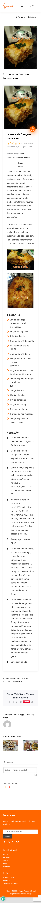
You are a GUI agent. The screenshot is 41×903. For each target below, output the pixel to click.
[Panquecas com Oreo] (10, 745)
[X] (13, 702)
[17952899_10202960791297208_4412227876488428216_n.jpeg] (20, 47)
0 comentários (17, 681)
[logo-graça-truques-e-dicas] (8, 3)
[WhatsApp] (21, 702)
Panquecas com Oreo (10, 741)
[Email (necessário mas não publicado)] (32, 702)
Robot (9, 681)
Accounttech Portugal (24, 894)
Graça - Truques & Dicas (12, 679)
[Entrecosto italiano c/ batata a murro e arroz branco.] (30, 745)
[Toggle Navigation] (22, 6)
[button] (5, 745)
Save (27, 701)
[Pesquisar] (32, 5)
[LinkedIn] (17, 702)
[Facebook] (9, 702)
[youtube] (17, 842)
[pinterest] (13, 842)
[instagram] (9, 842)
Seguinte (32, 17)
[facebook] (4, 842)
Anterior (21, 17)
